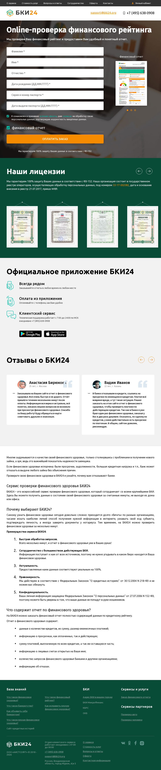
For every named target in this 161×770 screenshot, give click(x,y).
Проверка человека (131, 720)
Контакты (108, 3)
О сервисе (11, 3)
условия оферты (48, 116)
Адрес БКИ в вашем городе (97, 697)
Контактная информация (96, 760)
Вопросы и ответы (53, 3)
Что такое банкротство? (20, 706)
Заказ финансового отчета (135, 697)
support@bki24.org (103, 12)
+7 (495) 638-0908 (140, 13)
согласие (67, 116)
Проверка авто (129, 714)
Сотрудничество (75, 3)
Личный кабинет (143, 3)
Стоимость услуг (30, 3)
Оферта (93, 3)
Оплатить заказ (55, 138)
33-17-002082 (121, 185)
